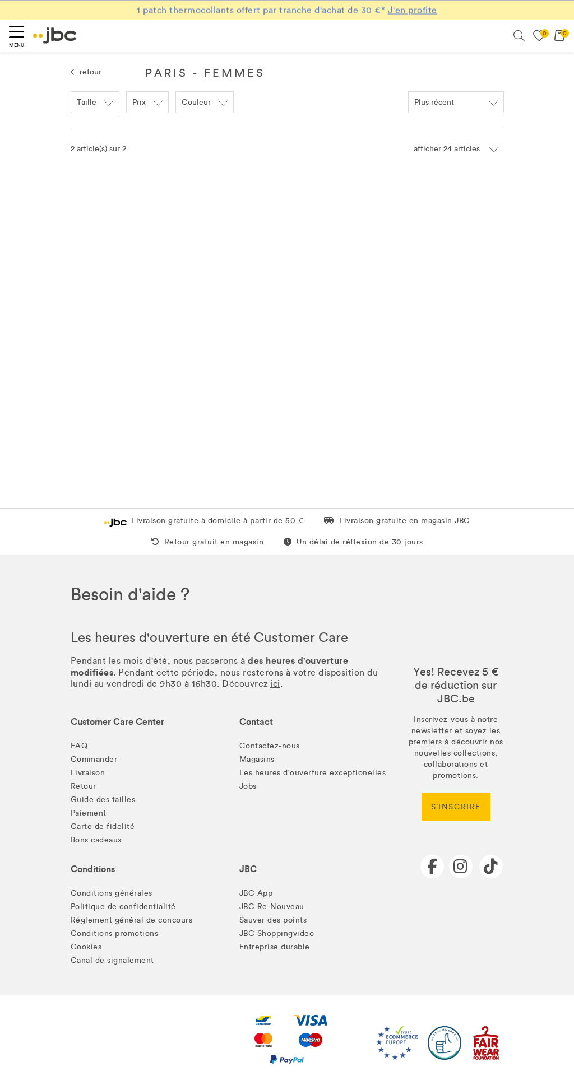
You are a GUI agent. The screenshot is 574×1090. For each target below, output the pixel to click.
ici (275, 683)
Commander (94, 759)
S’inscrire (456, 807)
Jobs (248, 786)
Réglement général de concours (132, 920)
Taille (86, 102)
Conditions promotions (115, 933)
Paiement (89, 813)
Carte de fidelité (103, 826)
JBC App (256, 893)
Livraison (88, 772)
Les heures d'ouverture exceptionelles (312, 772)
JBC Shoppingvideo (276, 933)
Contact (256, 721)
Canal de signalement (112, 960)
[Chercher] (519, 35)
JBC (248, 869)
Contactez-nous (269, 746)
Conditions (93, 869)
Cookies (86, 947)
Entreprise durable (274, 947)
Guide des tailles (103, 799)
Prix (139, 102)
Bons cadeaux (96, 840)
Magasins (257, 759)
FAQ (79, 746)
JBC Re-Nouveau (271, 906)
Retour (83, 786)
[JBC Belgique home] (55, 36)
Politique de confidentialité (123, 906)
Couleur (196, 102)
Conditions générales (111, 893)
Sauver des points (273, 920)
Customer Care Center (117, 721)
